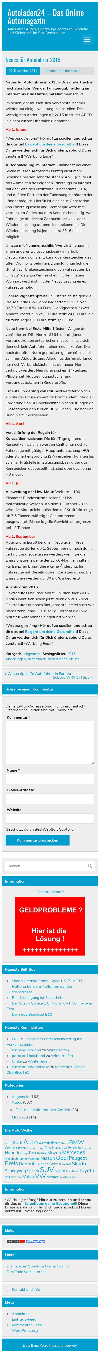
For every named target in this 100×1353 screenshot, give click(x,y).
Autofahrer (37, 659)
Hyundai (13, 1152)
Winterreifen (58, 1050)
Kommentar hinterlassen (62, 70)
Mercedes (73, 1152)
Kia (32, 1152)
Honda (74, 1147)
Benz (64, 1143)
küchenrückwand (26, 1050)
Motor (23, 1158)
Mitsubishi (12, 1158)
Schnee (42, 1164)
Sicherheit (65, 1164)
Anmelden (21, 1313)
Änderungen (16, 659)
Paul (16, 1038)
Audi (17, 1142)
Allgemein (31, 654)
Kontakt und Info (26, 1289)
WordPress (48, 1345)
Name (13, 770)
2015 (71, 654)
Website (14, 809)
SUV (47, 1169)
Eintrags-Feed (24, 1319)
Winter (52, 1176)
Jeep (25, 1153)
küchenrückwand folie (30, 1066)
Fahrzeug (37, 1148)
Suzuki (60, 1171)
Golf (64, 1148)
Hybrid (86, 1148)
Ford (56, 1147)
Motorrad (20, 1117)
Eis (29, 1148)
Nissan (47, 1158)
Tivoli (75, 1171)
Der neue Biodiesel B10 (32, 1014)
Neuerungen (57, 659)
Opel (62, 1157)
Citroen (21, 1148)
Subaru (33, 1170)
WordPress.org (25, 1330)
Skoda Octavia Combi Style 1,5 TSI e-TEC (48, 980)
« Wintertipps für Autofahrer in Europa (38, 673)
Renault (27, 1164)
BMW (76, 1142)
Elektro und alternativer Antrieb (43, 1109)
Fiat (47, 1147)
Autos (17, 1102)
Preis (11, 1163)
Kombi (42, 1153)
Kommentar (18, 717)
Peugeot (78, 1158)
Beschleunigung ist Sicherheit (37, 997)
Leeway (70, 1345)
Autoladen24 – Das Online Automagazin (45, 16)
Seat (53, 1163)
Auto (30, 1142)
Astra (8, 1143)
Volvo (28, 1176)
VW (40, 1176)
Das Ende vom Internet (26, 1271)
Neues (74, 659)
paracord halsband (28, 1055)
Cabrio (10, 1148)
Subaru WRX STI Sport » (74, 677)
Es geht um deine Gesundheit (51, 144)
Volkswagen (13, 1177)
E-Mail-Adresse (22, 790)
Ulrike (17, 1061)
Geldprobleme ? (50, 891)
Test (68, 1171)
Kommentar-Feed (27, 1324)
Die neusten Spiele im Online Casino (38, 1266)
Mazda (54, 1152)
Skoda (79, 1163)
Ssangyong (15, 1170)
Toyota (86, 1170)
